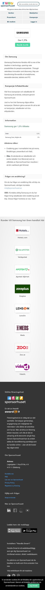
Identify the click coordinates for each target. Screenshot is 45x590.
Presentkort (11, 17)
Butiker (11, 13)
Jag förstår (33, 585)
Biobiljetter (34, 13)
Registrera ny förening (12, 486)
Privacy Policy (10, 483)
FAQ (6, 477)
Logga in (34, 22)
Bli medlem (11, 22)
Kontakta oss (9, 474)
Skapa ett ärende (10, 498)
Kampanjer (34, 17)
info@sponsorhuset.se (13, 188)
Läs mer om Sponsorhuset (14, 480)
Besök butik (22, 44)
